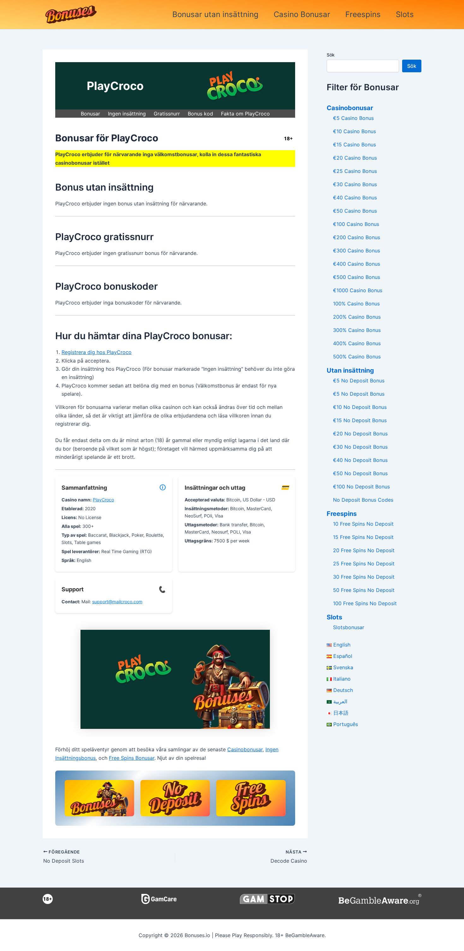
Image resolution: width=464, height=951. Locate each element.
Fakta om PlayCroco (245, 113)
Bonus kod (200, 113)
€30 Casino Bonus (355, 184)
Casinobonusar (245, 749)
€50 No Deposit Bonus (360, 473)
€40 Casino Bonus (355, 197)
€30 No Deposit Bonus (360, 447)
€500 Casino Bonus (356, 277)
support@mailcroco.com (117, 601)
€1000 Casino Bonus (357, 290)
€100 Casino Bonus (356, 224)
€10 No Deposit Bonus (360, 407)
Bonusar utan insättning (215, 14)
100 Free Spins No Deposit (365, 603)
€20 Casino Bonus (355, 158)
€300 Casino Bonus (356, 250)
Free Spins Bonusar (131, 758)
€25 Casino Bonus (355, 171)
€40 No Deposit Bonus (360, 460)
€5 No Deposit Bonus (358, 380)
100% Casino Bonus (356, 303)
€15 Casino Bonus (354, 144)
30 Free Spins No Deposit (364, 577)
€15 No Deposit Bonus (360, 420)
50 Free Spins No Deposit (364, 590)
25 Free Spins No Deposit (364, 563)
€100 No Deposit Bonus (361, 486)
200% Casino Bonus (357, 317)
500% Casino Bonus (357, 356)
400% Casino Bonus (357, 343)
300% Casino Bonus (357, 330)
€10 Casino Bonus (354, 131)
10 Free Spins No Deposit (363, 524)
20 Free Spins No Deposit (364, 550)
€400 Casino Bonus (356, 264)
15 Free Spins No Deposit (363, 537)
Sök (331, 54)
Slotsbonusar (348, 627)
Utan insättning (350, 370)
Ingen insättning (127, 113)
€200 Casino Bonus (356, 237)
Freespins (363, 14)
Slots (405, 14)
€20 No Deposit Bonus (360, 433)
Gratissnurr (167, 113)
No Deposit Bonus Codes (363, 500)
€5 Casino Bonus (353, 118)
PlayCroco (103, 499)
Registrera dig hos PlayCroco (97, 352)
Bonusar (90, 113)
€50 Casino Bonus (355, 211)
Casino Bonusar (302, 14)
